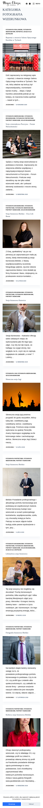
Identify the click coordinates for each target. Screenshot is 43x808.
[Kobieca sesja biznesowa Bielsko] (21, 732)
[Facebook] (26, 3)
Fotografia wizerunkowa (15, 116)
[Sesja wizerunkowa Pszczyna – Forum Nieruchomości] (21, 144)
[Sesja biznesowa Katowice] (21, 318)
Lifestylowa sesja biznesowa (16, 554)
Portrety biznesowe (13, 120)
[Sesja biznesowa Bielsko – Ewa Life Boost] (21, 234)
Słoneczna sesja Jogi (13, 379)
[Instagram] (30, 3)
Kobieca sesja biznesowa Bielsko (18, 715)
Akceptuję (11, 804)
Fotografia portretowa (25, 118)
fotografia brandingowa (15, 206)
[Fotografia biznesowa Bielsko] (21, 650)
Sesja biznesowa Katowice (16, 300)
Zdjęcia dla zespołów (13, 550)
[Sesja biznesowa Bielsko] (21, 482)
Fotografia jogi (11, 373)
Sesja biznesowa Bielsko (15, 464)
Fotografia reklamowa (14, 29)
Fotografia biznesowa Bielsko (17, 633)
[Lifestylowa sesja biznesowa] (21, 571)
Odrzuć (31, 804)
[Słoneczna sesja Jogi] (21, 397)
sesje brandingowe (28, 120)
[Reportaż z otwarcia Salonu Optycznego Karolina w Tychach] (21, 57)
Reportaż (19, 31)
